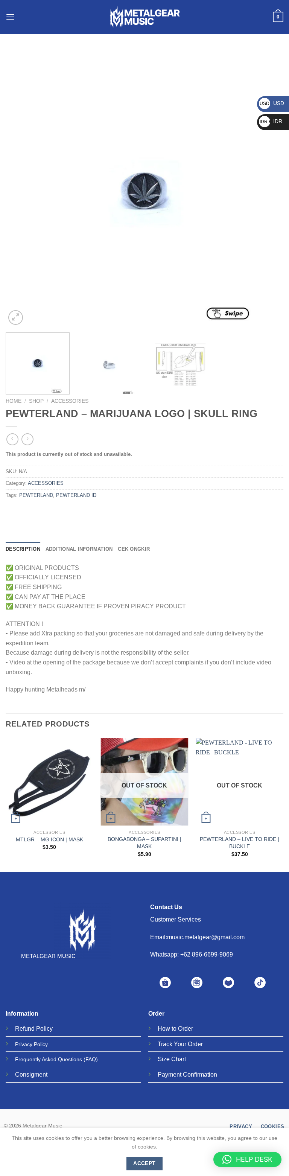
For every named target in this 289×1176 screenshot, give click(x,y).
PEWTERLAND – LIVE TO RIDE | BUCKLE (239, 842)
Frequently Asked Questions (48, 1059)
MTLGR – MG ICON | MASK (49, 839)
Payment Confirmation (187, 1074)
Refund (25, 1028)
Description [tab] (23, 549)
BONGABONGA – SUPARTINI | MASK (144, 842)
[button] (247, 1159)
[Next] (268, 188)
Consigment (31, 1074)
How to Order (175, 1028)
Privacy (23, 1044)
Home (13, 401)
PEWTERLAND (36, 495)
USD (272, 103)
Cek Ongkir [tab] (134, 549)
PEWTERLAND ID (76, 495)
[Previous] (20, 188)
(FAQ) (91, 1059)
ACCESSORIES (69, 401)
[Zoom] (15, 317)
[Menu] (10, 17)
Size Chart (172, 1059)
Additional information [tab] (79, 549)
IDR (271, 121)
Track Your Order (180, 1044)
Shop (36, 401)
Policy (44, 1028)
